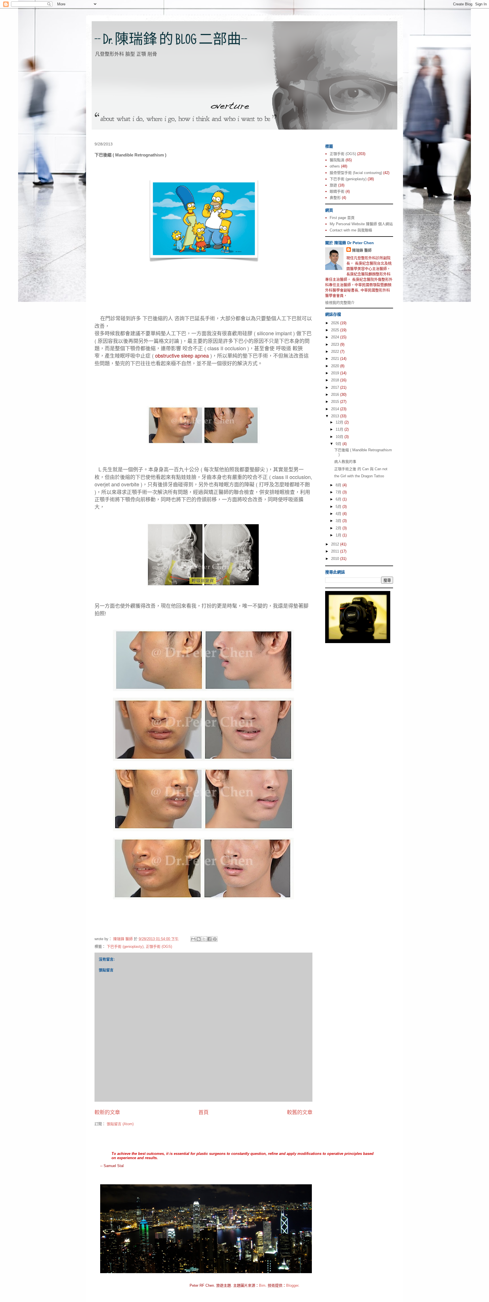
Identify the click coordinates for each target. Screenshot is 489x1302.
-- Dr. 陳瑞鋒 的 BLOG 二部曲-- (171, 41)
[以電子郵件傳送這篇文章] (193, 939)
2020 (335, 366)
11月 (340, 429)
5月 (339, 506)
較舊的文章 (299, 1112)
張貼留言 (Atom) (120, 1124)
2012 (335, 544)
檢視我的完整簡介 (340, 302)
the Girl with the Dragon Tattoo (359, 476)
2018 (335, 380)
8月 (339, 485)
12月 (340, 422)
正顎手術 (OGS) (159, 946)
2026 (335, 323)
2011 (335, 551)
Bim (262, 1285)
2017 (335, 387)
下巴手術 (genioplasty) (125, 946)
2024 (335, 337)
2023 (335, 344)
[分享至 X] (204, 939)
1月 (339, 535)
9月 (339, 444)
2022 (335, 351)
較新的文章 (107, 1112)
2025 (335, 330)
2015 (335, 401)
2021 (335, 358)
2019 (335, 373)
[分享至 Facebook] (209, 939)
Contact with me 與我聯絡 (351, 230)
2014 (335, 409)
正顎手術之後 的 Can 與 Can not (360, 469)
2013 (335, 416)
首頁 (203, 1112)
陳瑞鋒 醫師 (362, 250)
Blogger (292, 1285)
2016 (335, 394)
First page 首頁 (342, 218)
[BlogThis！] (198, 939)
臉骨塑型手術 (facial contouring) (356, 173)
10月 (340, 437)
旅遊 (333, 185)
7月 (339, 492)
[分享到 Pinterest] (215, 939)
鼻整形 (335, 197)
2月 (339, 528)
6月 (339, 499)
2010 (335, 559)
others (335, 166)
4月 (339, 514)
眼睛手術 (337, 191)
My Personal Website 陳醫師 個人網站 (361, 224)
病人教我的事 (345, 461)
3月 (339, 521)
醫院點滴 (337, 160)
